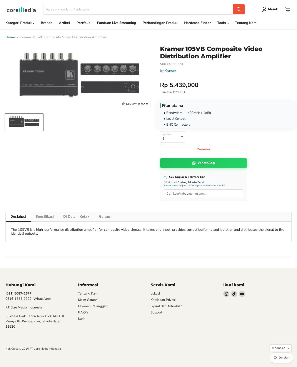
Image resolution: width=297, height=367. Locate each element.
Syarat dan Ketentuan (166, 306)
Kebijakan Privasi (163, 300)
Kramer (170, 70)
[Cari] (239, 9)
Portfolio (83, 22)
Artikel (64, 22)
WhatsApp (206, 163)
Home (10, 37)
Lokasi (155, 293)
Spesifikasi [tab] (45, 216)
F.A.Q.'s (83, 312)
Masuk (273, 9)
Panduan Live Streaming (116, 22)
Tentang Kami (246, 22)
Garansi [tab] (105, 216)
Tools (222, 22)
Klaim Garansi (88, 300)
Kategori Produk (19, 22)
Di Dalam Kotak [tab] (76, 216)
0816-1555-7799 (18, 298)
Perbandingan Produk (160, 22)
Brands (46, 22)
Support (156, 312)
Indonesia (278, 348)
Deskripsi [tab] (18, 216)
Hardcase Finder (197, 22)
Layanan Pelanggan (93, 306)
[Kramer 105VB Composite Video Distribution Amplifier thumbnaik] (24, 122)
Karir (81, 318)
